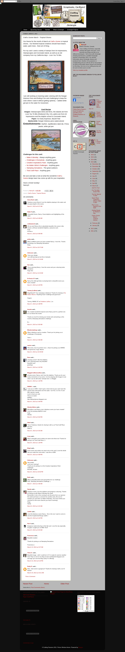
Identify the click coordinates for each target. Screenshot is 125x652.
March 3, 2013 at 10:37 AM (35, 247)
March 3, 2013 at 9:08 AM (34, 233)
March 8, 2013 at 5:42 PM (34, 518)
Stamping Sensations (34, 168)
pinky (29, 239)
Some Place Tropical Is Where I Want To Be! (96, 200)
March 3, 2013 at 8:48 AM (34, 218)
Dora (28, 357)
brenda (29, 309)
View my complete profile (80, 70)
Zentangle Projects (72, 29)
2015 (92, 157)
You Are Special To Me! (96, 194)
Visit (26, 620)
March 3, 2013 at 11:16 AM (35, 259)
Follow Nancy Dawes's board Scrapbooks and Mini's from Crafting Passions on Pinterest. (79, 113)
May (93, 181)
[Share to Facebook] (51, 191)
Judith (29, 511)
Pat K (29, 523)
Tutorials (47, 29)
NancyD (83, 44)
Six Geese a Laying (98, 141)
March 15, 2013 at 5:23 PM (35, 561)
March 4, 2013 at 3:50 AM (34, 324)
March (94, 185)
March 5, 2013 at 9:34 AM (34, 430)
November (95, 166)
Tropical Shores (41, 193)
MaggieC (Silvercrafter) (34, 373)
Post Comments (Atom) (38, 587)
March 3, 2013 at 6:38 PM (34, 304)
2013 (92, 162)
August (94, 173)
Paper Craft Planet (28, 597)
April (93, 183)
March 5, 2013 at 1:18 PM (34, 442)
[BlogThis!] (47, 191)
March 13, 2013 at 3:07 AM (35, 547)
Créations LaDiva (45, 301)
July (93, 176)
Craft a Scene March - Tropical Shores (96, 218)
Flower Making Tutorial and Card (99, 114)
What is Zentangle (58, 29)
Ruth (28, 477)
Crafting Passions (77, 97)
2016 (92, 154)
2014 (92, 159)
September (95, 171)
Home (25, 29)
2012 (92, 228)
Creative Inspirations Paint (36, 163)
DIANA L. (30, 386)
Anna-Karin (30, 200)
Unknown (30, 253)
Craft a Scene (55, 41)
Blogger (80, 647)
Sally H (29, 212)
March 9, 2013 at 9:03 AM (34, 530)
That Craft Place (33, 170)
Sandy (29, 489)
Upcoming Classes (36, 29)
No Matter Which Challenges (37, 165)
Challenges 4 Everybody (35, 160)
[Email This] (45, 191)
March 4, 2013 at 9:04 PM (34, 417)
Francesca (30, 535)
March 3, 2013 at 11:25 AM (35, 273)
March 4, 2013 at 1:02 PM (34, 367)
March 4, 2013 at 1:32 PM (34, 381)
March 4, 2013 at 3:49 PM (34, 401)
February (95, 223)
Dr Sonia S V (31, 278)
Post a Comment (30, 576)
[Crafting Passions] (74, 101)
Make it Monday (32, 157)
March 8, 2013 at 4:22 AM (34, 506)
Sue (28, 265)
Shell (28, 422)
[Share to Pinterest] (52, 191)
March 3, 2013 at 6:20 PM (34, 285)
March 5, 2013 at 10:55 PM (35, 472)
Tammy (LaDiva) (32, 290)
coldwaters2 (31, 224)
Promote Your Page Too (78, 102)
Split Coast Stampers (29, 594)
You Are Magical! (98, 131)
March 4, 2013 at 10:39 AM (35, 352)
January (94, 225)
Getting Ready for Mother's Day (96, 212)
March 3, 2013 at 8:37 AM (34, 206)
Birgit (29, 448)
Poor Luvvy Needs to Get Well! (96, 206)
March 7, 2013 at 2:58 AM (34, 483)
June (94, 178)
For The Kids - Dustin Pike (96, 191)
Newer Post (27, 584)
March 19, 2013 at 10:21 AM (35, 572)
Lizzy (29, 436)
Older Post (65, 584)
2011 (92, 231)
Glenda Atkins (31, 407)
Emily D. (29, 566)
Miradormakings (32, 330)
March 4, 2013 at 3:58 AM (34, 340)
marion (29, 345)
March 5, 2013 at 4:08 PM (34, 454)
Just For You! (96, 188)
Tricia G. (29, 552)
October (94, 169)
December (95, 164)
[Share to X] (49, 191)
